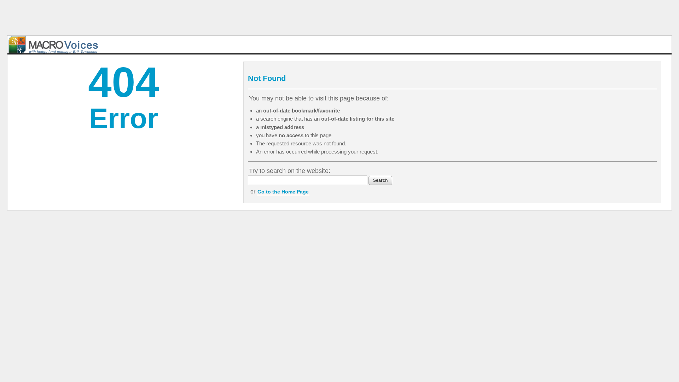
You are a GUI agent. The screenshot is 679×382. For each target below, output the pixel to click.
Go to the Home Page (283, 192)
